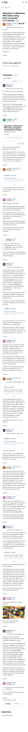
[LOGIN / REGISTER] (25, 2)
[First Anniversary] (21, 23)
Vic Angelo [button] (9, 119)
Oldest (9, 78)
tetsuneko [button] (8, 630)
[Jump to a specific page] (24, 81)
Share (5, 55)
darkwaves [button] (9, 239)
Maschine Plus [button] (6, 65)
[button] (4, 24)
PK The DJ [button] (8, 199)
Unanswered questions (14, 715)
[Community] (5, 2)
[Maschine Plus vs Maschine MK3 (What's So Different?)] (14, 612)
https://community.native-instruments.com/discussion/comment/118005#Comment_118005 (14, 313)
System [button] (19, 27)
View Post (19, 143)
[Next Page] (22, 81)
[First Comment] (23, 23)
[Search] (23, 2)
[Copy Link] (22, 27)
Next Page (8, 703)
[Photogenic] (19, 23)
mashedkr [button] (8, 23)
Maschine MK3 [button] (14, 65)
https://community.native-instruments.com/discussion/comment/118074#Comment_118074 (14, 443)
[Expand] (14, 141)
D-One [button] (7, 84)
